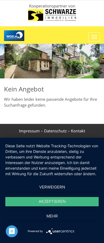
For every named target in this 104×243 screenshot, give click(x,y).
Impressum (29, 130)
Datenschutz (55, 130)
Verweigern (52, 187)
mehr (52, 216)
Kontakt (78, 130)
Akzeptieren (52, 201)
